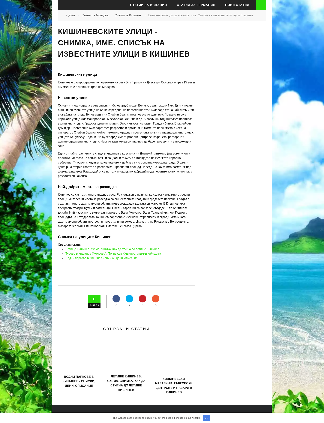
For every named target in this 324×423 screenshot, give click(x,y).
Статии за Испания (148, 5)
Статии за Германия (196, 5)
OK (206, 417)
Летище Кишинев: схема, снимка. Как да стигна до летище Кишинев (112, 249)
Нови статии (237, 5)
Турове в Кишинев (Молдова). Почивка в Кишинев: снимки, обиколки (113, 253)
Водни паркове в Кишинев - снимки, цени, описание (101, 258)
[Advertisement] (231, 92)
